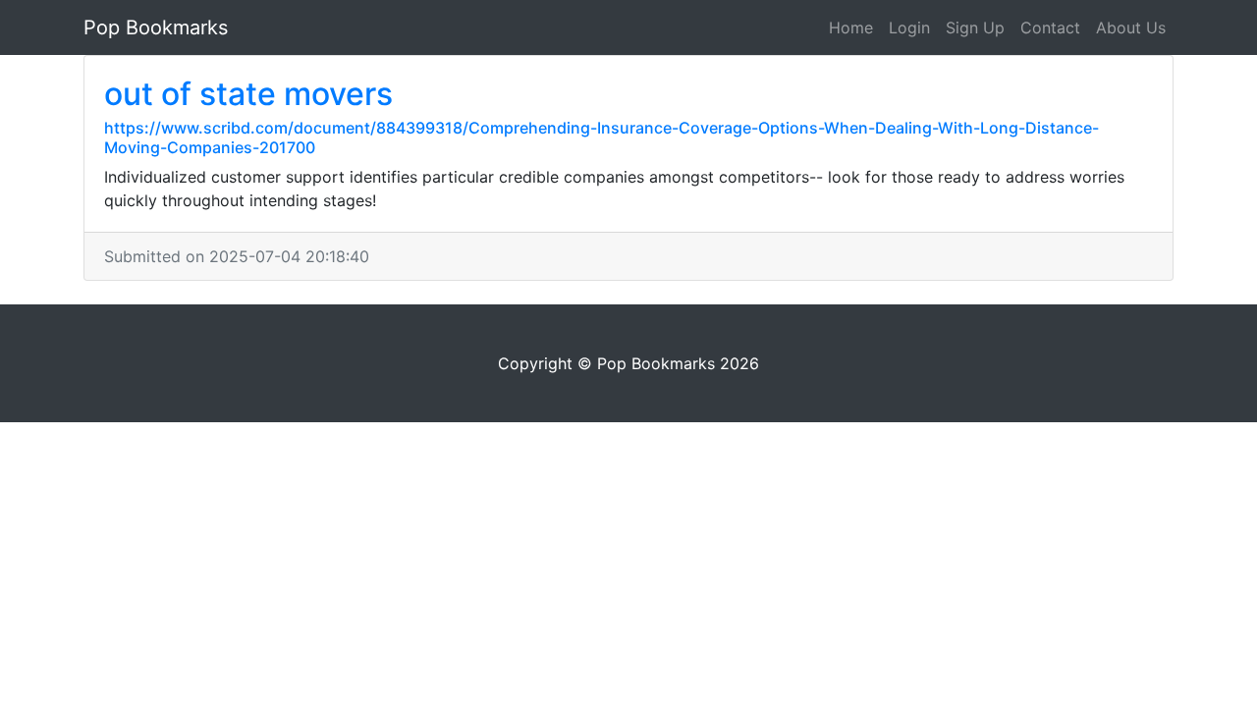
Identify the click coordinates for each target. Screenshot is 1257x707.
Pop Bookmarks (155, 27)
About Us (1131, 27)
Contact (1050, 27)
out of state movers (248, 94)
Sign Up (975, 27)
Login (909, 27)
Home (851, 27)
